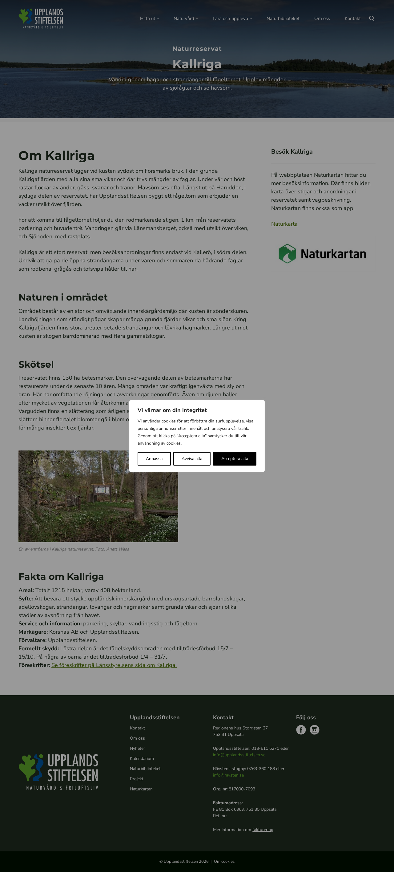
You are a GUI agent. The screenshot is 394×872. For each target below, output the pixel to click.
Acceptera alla (234, 459)
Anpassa (154, 459)
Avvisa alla (192, 459)
